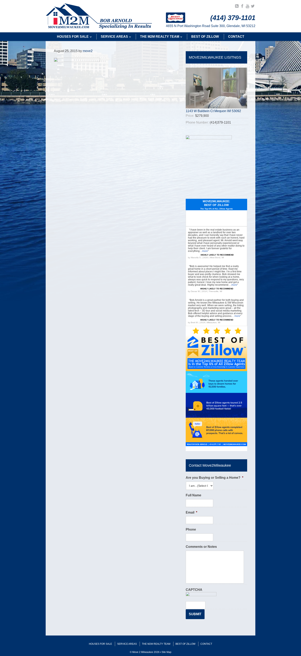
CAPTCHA (194, 589)
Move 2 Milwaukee (99, 16)
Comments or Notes (201, 546)
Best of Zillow (185, 643)
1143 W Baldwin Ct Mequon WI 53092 (213, 111)
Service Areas (127, 643)
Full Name (193, 495)
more (205, 251)
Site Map (166, 652)
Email (191, 512)
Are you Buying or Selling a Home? (214, 477)
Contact (206, 643)
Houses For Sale (100, 643)
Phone (191, 529)
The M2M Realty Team (156, 643)
